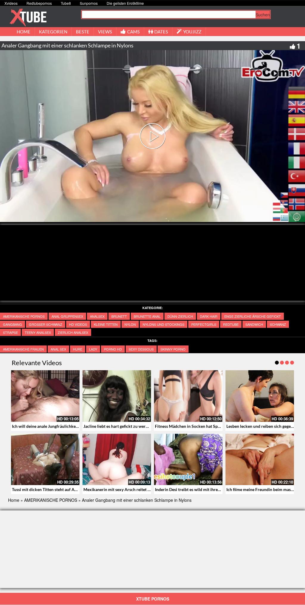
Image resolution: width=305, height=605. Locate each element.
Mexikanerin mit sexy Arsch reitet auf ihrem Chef (129, 489)
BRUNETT (119, 316)
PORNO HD (113, 349)
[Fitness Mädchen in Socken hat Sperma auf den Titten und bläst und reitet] (188, 396)
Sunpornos (89, 3)
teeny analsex (38, 332)
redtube (231, 324)
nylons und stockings (163, 324)
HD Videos (78, 324)
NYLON (130, 324)
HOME (23, 31)
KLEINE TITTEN (106, 324)
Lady (93, 349)
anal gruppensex (67, 316)
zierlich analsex (73, 332)
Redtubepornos (39, 3)
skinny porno (173, 349)
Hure (77, 349)
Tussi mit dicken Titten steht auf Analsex (49, 489)
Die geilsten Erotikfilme (125, 3)
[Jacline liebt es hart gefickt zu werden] (117, 396)
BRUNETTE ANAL (147, 316)
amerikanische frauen (23, 349)
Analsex (97, 316)
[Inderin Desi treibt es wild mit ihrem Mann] (188, 459)
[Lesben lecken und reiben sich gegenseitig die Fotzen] (259, 396)
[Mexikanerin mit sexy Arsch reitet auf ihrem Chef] (117, 459)
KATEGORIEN (53, 31)
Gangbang (12, 324)
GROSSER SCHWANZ (45, 324)
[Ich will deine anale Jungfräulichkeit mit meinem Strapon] (45, 396)
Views (105, 31)
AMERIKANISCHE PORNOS (24, 316)
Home (13, 500)
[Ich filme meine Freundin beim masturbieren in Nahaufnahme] (259, 459)
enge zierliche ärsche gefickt (252, 316)
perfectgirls (203, 324)
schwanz (278, 324)
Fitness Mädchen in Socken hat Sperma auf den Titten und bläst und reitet (223, 426)
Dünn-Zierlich (180, 316)
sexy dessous (141, 349)
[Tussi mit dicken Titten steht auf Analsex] (45, 459)
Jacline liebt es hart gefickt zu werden (117, 426)
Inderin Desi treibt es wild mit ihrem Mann (194, 489)
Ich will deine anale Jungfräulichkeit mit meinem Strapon (64, 426)
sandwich (254, 324)
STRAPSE (10, 332)
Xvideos (11, 3)
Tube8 (66, 3)
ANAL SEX (58, 349)
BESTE (82, 31)
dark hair (208, 316)
